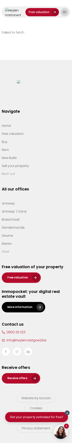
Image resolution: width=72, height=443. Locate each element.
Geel (5, 251)
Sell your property (15, 166)
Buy (4, 141)
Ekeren (7, 243)
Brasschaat (11, 219)
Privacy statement (36, 428)
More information (19, 307)
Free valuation (39, 12)
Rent (5, 149)
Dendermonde (13, 227)
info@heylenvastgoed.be (26, 340)
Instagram (17, 352)
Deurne (7, 235)
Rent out (8, 174)
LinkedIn (28, 352)
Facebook (6, 352)
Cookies (36, 408)
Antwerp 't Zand (14, 211)
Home (6, 125)
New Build (9, 158)
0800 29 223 (16, 332)
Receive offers (17, 378)
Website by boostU (36, 398)
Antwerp (8, 203)
